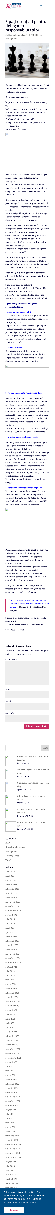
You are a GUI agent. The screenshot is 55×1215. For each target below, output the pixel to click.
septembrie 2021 (13, 1105)
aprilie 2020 (11, 1174)
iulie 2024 (10, 971)
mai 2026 (10, 876)
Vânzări (9, 860)
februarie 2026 (12, 889)
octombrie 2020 (13, 1153)
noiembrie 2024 (13, 954)
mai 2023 (10, 1023)
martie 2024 (11, 988)
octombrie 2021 (13, 1101)
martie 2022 (11, 1079)
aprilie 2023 (11, 1027)
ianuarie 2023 (12, 1040)
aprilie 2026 (11, 880)
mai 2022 (10, 1070)
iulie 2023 (10, 1014)
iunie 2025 (10, 923)
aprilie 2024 (11, 984)
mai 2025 (10, 928)
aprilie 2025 (11, 932)
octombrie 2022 (13, 1053)
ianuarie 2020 (12, 1187)
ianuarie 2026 (12, 893)
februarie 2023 (12, 1036)
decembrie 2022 (13, 1044)
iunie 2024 (10, 975)
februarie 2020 (12, 1183)
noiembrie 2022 (13, 1049)
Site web (10, 713)
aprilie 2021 (11, 1127)
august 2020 (11, 1161)
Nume (9, 689)
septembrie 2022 (13, 1058)
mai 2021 (10, 1122)
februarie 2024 (12, 993)
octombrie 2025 (13, 906)
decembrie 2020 (13, 1144)
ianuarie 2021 (12, 1140)
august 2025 (11, 915)
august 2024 (11, 967)
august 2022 (11, 1062)
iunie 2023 (10, 1019)
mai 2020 (10, 1170)
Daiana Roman (15, 35)
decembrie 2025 (13, 897)
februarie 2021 (12, 1135)
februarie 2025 (12, 941)
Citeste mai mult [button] (29, 1203)
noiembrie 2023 (13, 1001)
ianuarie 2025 (12, 945)
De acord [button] (14, 1210)
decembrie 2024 (13, 949)
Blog (39, 35)
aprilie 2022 (11, 1075)
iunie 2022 (10, 1066)
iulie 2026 (10, 871)
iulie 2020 (10, 1166)
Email (9, 701)
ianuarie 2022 (12, 1088)
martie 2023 (11, 1032)
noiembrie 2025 (13, 902)
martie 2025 (11, 936)
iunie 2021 (10, 1118)
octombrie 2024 (13, 958)
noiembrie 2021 (13, 1096)
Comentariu (12, 659)
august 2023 (11, 1010)
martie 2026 (11, 884)
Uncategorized (12, 855)
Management (12, 38)
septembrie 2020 (14, 1157)
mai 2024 (10, 979)
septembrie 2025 (13, 910)
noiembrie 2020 (13, 1149)
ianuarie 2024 (12, 997)
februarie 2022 (12, 1084)
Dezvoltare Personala (15, 847)
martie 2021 (11, 1131)
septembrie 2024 (13, 962)
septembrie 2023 (13, 1006)
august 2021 (11, 1109)
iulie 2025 (10, 919)
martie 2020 (11, 1179)
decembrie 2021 (13, 1092)
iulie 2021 (10, 1114)
